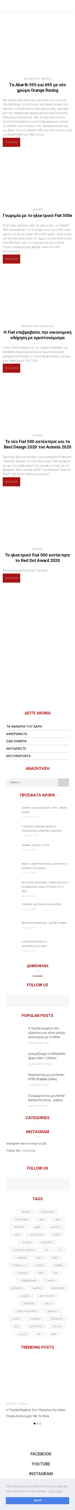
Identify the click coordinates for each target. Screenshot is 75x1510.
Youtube (41, 1464)
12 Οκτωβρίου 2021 (39, 1043)
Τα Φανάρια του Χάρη (24, 726)
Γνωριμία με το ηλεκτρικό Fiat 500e (37, 215)
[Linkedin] (37, 1184)
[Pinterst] (61, 1184)
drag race (36, 1234)
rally (48, 1303)
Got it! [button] (37, 1500)
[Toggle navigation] (69, 6)
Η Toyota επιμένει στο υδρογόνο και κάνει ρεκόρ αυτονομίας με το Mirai (46, 1032)
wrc (54, 1334)
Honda (40, 1265)
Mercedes (58, 1288)
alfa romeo (22, 1219)
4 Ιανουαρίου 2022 (38, 1085)
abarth (25, 1212)
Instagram (41, 1473)
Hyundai (22, 1273)
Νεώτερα (47, 78)
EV (46, 1250)
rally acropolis (27, 1311)
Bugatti (56, 1227)
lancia (51, 1280)
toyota (56, 1326)
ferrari (21, 1257)
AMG (42, 1219)
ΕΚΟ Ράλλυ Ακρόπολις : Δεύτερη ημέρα (44, 923)
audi (58, 1219)
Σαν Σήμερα (16, 741)
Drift (57, 1234)
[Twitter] (22, 1184)
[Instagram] (45, 1001)
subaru (35, 1318)
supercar (57, 1318)
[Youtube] (37, 1001)
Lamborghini (28, 1280)
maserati (16, 1288)
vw (38, 1334)
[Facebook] (30, 1001)
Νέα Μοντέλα (31, 78)
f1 (59, 1250)
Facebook (41, 1454)
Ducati (27, 1242)
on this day (47, 1296)
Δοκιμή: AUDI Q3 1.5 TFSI (35, 845)
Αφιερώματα (16, 734)
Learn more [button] (55, 1491)
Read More (11, 142)
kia (56, 1273)
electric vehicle (24, 1250)
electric (47, 1242)
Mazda (37, 1288)
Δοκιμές (37, 209)
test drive (35, 1326)
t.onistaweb (28, 1150)
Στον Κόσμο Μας (43, 326)
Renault (53, 1311)
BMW (38, 1227)
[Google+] (30, 1184)
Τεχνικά (22, 1403)
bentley (19, 1227)
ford (55, 1257)
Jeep (40, 1273)
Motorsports (18, 756)
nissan (25, 1296)
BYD (17, 1234)
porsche (28, 1303)
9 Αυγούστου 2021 (38, 1106)
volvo (22, 1334)
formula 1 (18, 1265)
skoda (16, 1318)
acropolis (47, 1212)
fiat (39, 1257)
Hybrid (58, 1265)
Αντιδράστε (16, 748)
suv (16, 1326)
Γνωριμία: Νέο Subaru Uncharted (42, 904)
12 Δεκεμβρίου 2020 (39, 1064)
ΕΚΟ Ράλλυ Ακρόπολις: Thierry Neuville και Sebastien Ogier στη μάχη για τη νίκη (45, 887)
